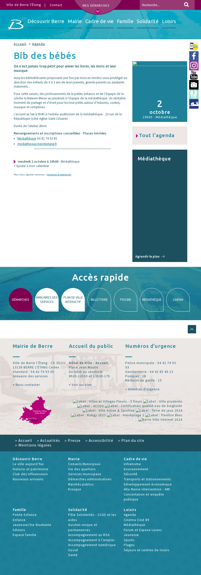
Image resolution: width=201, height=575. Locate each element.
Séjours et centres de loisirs (146, 550)
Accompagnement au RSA (89, 535)
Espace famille (25, 535)
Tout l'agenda (157, 135)
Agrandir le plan (147, 256)
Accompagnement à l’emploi (91, 540)
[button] (192, 329)
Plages (129, 545)
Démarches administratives (90, 479)
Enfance (19, 520)
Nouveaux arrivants (28, 479)
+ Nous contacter (26, 385)
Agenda (38, 44)
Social (73, 550)
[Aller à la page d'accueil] (16, 24)
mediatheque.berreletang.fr (37, 144)
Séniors (19, 530)
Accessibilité (99, 440)
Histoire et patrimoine (31, 469)
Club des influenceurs (30, 474)
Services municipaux (84, 474)
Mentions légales (33, 445)
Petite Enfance (25, 515)
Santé (73, 555)
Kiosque (74, 489)
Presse (72, 440)
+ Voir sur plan (80, 385)
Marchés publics (81, 484)
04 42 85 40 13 (161, 372)
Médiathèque (26, 138)
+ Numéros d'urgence (142, 389)
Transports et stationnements (147, 479)
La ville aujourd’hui (28, 464)
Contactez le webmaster (59, 174)
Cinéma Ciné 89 (136, 520)
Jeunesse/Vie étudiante (32, 525)
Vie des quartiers (82, 469)
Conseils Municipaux (84, 464)
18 (144, 376)
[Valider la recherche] (186, 5)
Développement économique (148, 484)
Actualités (48, 440)
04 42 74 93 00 (42, 372)
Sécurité (131, 474)
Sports (129, 540)
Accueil (20, 44)
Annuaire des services (30, 376)
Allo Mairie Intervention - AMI (147, 489)
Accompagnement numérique (92, 545)
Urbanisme (132, 464)
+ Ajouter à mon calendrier (31, 166)
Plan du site (131, 440)
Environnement (136, 469)
